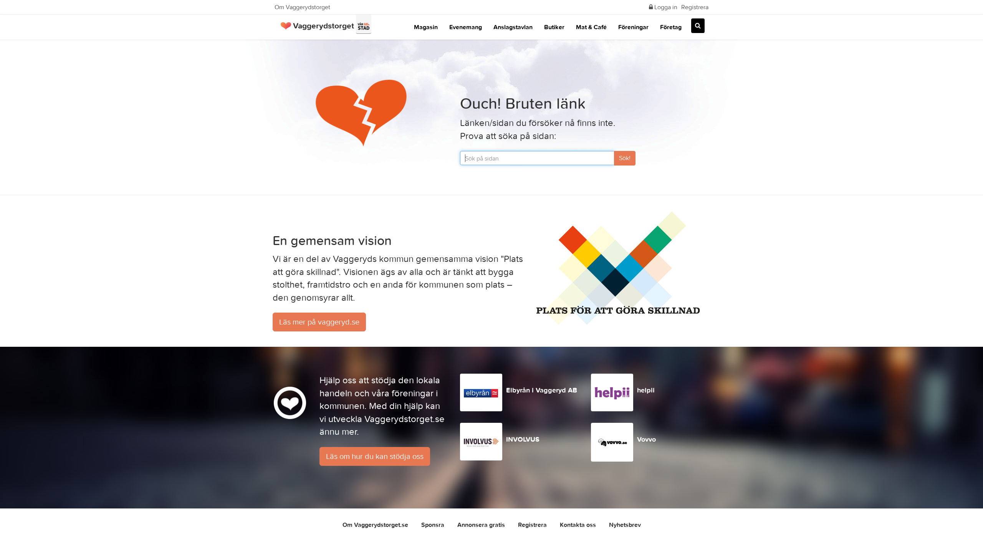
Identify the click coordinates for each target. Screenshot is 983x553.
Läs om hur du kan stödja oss (375, 456)
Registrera (694, 7)
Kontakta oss (578, 524)
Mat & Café (591, 27)
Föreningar (633, 27)
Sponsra (432, 524)
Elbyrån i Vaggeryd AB (541, 390)
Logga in (665, 7)
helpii (646, 390)
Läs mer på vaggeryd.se (319, 321)
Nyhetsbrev (625, 524)
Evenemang (465, 27)
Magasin (426, 27)
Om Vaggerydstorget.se (375, 524)
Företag (671, 27)
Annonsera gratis (481, 524)
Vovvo (646, 439)
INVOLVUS (522, 439)
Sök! (625, 158)
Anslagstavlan (513, 27)
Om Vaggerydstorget (302, 7)
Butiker (554, 27)
